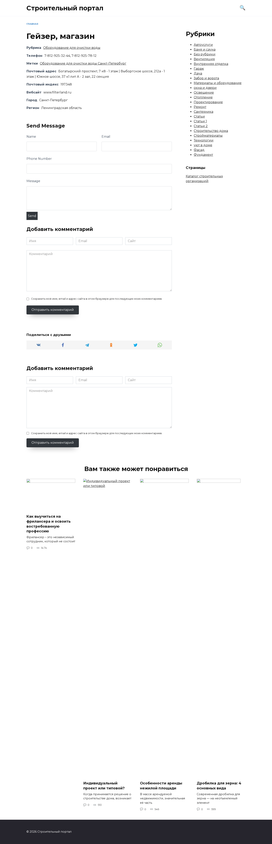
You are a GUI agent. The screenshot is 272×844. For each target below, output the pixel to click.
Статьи (199, 116)
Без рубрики (204, 54)
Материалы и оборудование (218, 83)
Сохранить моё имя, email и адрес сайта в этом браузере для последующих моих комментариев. (96, 298)
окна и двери (205, 88)
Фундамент (203, 155)
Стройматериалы (208, 135)
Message (33, 181)
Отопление (203, 97)
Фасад (199, 150)
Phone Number (39, 159)
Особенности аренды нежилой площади (161, 785)
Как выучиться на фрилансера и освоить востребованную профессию (48, 523)
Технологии (203, 140)
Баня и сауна (204, 49)
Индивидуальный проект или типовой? (104, 785)
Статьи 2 (201, 126)
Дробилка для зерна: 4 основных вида (219, 785)
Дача (198, 73)
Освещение (204, 92)
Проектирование (208, 102)
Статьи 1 (200, 121)
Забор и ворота (206, 78)
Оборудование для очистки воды (71, 48)
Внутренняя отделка (211, 64)
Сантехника (203, 112)
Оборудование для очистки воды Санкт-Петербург (83, 63)
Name (31, 136)
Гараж (199, 69)
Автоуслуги (203, 45)
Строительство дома (211, 131)
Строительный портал (64, 8)
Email (106, 136)
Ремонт (200, 107)
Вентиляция (204, 59)
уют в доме (203, 145)
